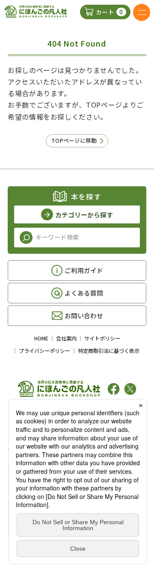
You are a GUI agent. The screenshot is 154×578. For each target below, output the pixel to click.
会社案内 (66, 338)
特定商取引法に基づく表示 (108, 351)
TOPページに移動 (74, 140)
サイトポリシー (102, 338)
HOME (41, 338)
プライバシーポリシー (44, 351)
